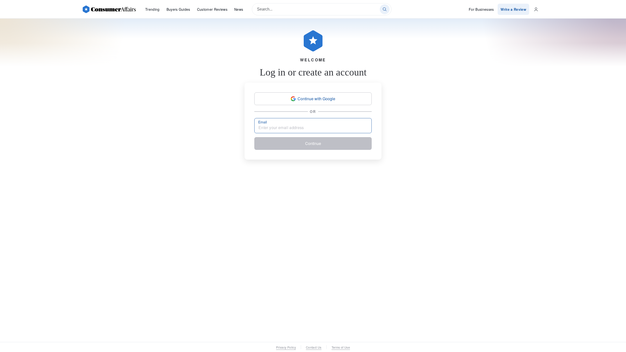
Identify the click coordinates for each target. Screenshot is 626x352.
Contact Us (314, 347)
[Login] (536, 9)
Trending (152, 9)
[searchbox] (321, 9)
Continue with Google (316, 98)
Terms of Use (341, 347)
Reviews (212, 9)
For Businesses (481, 9)
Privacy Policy (286, 347)
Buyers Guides (178, 9)
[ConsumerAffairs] (109, 9)
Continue (313, 143)
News (238, 9)
